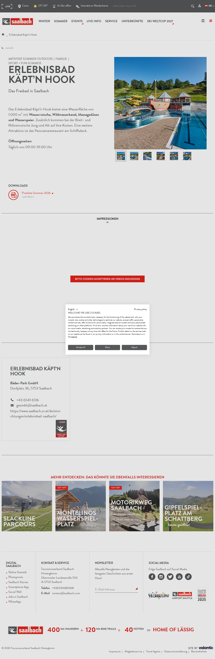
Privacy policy (140, 309)
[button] (73, 310)
